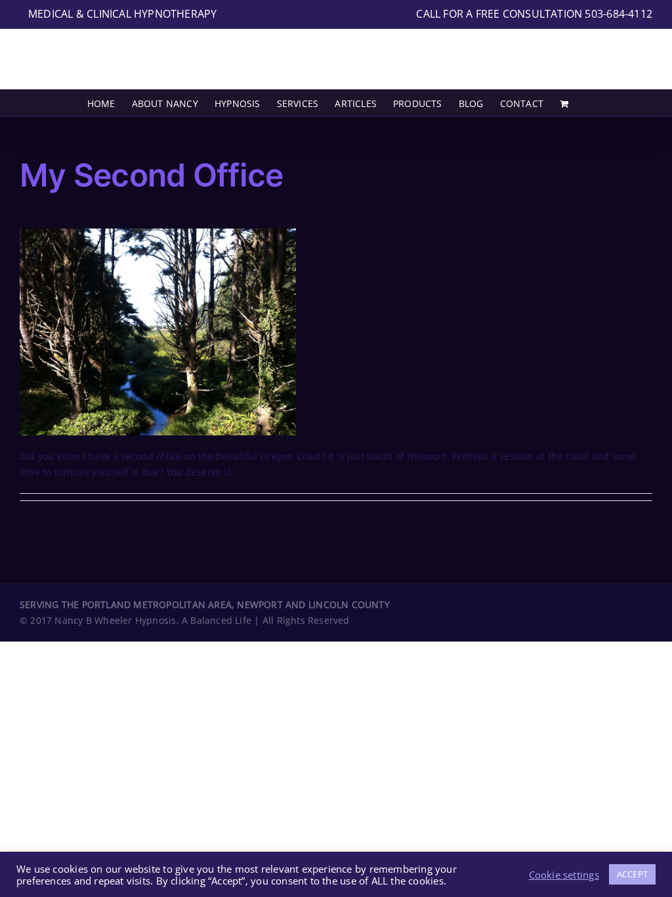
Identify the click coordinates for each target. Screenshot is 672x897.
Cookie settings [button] (564, 875)
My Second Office (151, 175)
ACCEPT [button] (632, 874)
